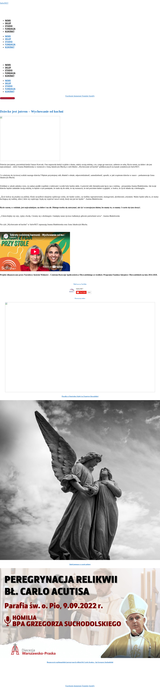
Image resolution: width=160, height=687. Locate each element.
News (8, 20)
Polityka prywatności (119, 681)
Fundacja (10, 28)
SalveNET (4, 3)
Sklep (8, 23)
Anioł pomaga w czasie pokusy (80, 564)
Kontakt (9, 31)
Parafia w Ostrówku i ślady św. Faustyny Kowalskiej (80, 396)
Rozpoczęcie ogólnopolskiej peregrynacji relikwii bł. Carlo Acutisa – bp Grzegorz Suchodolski (80, 662)
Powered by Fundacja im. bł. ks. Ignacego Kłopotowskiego (83, 681)
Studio (8, 26)
